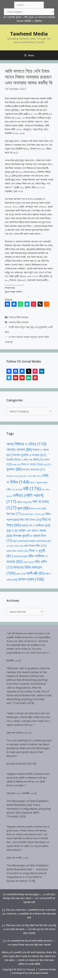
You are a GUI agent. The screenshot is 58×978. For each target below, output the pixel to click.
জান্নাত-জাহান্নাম (34, 469)
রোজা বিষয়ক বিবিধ (35, 545)
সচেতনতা (20, 556)
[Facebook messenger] (14, 304)
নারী (32, 488)
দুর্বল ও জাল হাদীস (32, 476)
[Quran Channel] (22, 377)
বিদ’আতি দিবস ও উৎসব (33, 514)
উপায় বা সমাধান (32, 464)
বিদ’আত (14, 513)
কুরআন (14, 469)
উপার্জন (16, 464)
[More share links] (46, 304)
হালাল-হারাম (31, 579)
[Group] (22, 371)
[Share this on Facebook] (7, 304)
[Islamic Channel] (15, 377)
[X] (28, 371)
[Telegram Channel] (9, 377)
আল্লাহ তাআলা (19, 449)
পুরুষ (23, 508)
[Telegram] (27, 304)
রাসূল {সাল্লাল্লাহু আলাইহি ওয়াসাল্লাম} (32, 541)
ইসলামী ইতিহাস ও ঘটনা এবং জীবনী (25, 459)
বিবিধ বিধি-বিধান (30, 520)
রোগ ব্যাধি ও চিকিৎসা (14, 546)
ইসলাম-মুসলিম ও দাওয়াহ (29, 455)
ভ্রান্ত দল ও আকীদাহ (35, 525)
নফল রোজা (17, 489)
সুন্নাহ (20, 573)
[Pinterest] (35, 377)
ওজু (47, 464)
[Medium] (28, 377)
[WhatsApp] (20, 304)
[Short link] (40, 304)
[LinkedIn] (41, 371)
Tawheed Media (29, 33)
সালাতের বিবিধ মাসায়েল (19, 317)
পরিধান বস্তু (24, 502)
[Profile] (9, 371)
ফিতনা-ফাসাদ (38, 508)
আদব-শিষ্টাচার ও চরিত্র (26, 443)
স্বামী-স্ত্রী (35, 573)
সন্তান (28, 562)
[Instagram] (35, 371)
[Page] (15, 371)
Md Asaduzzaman (38, 972)
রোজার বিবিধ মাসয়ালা (17, 550)
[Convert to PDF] (33, 304)
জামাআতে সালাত (14, 476)
